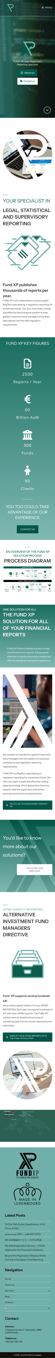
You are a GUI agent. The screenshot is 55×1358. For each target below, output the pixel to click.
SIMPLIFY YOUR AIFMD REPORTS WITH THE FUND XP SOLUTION (28, 1037)
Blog (7, 1296)
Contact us (29, 81)
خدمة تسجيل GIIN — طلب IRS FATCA (23, 1234)
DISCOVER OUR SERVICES (34, 869)
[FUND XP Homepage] (27, 1166)
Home (8, 1279)
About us (29, 72)
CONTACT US (27, 529)
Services (9, 1290)
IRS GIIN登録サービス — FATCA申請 (23, 1240)
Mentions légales (34, 1355)
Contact (9, 1302)
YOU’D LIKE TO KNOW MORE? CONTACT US (29, 805)
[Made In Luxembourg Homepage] (27, 1194)
